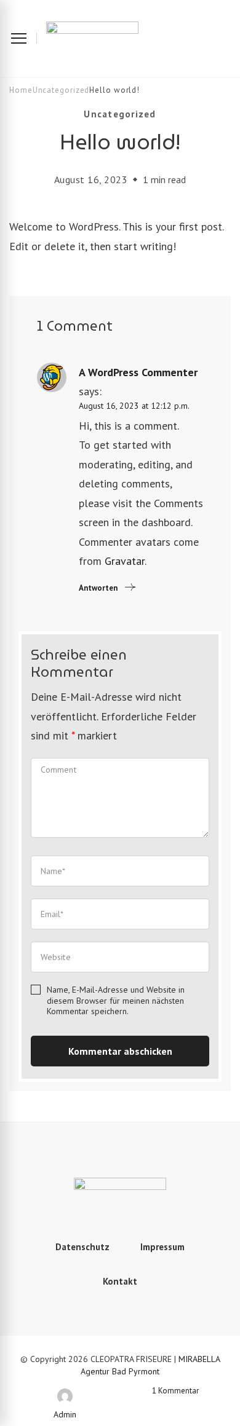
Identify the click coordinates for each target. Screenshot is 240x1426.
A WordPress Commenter (138, 372)
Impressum (162, 1247)
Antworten (98, 588)
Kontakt (120, 1281)
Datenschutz (82, 1247)
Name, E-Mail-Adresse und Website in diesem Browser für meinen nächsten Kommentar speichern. (116, 1001)
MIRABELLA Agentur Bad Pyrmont (150, 1365)
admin (65, 1414)
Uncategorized (120, 114)
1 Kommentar (186, 1390)
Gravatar (125, 561)
